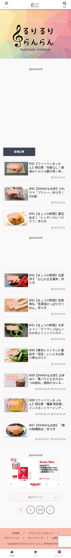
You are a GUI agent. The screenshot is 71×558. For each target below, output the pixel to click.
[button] (64, 482)
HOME (16, 533)
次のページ (35, 497)
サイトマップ (35, 537)
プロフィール (11, 537)
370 (40, 510)
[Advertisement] (35, 107)
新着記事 (19, 151)
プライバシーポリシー (41, 533)
